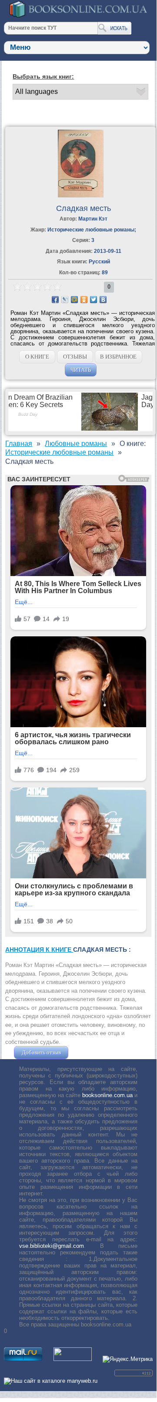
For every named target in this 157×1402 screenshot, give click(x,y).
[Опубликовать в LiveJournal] (64, 299)
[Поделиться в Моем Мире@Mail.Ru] (74, 299)
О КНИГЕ (37, 356)
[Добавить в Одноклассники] (83, 299)
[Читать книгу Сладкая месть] (81, 195)
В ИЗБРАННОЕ (118, 356)
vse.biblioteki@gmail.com (51, 1246)
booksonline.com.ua (107, 1095)
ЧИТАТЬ (80, 369)
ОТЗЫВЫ (75, 356)
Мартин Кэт (92, 219)
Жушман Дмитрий (93, 1052)
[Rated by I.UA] (72, 1359)
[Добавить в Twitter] (93, 299)
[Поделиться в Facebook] (55, 299)
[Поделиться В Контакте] (103, 299)
